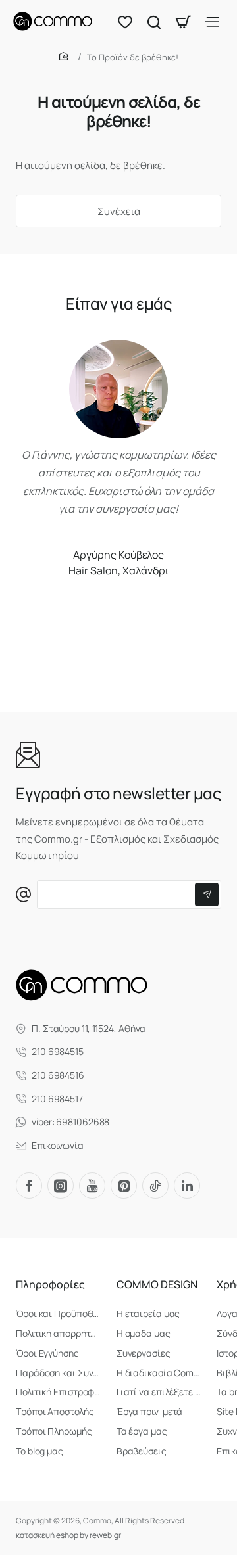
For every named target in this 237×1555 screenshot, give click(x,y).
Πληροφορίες (50, 1284)
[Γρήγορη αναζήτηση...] (154, 21)
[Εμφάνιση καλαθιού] (183, 21)
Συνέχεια (118, 211)
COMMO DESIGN (157, 1284)
